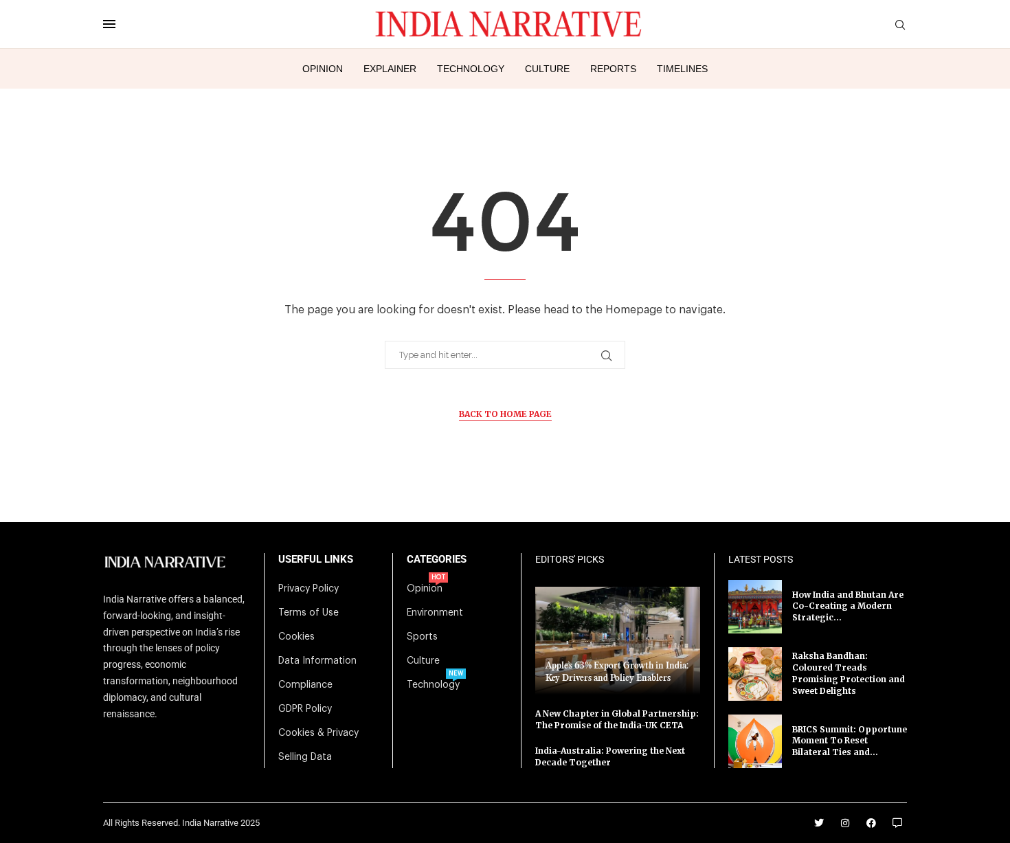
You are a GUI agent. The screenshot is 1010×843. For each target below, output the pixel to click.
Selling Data (305, 757)
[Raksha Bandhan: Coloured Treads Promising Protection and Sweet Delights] (755, 674)
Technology (470, 68)
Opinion (322, 68)
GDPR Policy (305, 709)
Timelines (682, 68)
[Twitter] (819, 823)
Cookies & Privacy (318, 733)
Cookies (296, 637)
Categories (437, 559)
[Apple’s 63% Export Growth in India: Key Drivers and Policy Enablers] (617, 641)
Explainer (389, 68)
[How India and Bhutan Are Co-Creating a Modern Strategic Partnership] (755, 606)
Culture (547, 68)
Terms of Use (308, 613)
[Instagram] (845, 823)
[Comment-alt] (897, 823)
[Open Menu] (109, 24)
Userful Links (315, 559)
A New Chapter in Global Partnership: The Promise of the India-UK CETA (617, 719)
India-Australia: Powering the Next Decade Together (610, 756)
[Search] (900, 25)
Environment (435, 613)
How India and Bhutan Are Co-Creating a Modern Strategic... (848, 606)
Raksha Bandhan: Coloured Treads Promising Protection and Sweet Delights (848, 673)
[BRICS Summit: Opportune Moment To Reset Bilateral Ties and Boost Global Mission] (755, 741)
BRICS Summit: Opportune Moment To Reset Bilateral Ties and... (849, 741)
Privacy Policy (308, 589)
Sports (422, 637)
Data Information (317, 661)
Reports (613, 68)
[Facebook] (871, 823)
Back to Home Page (505, 414)
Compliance (305, 685)
